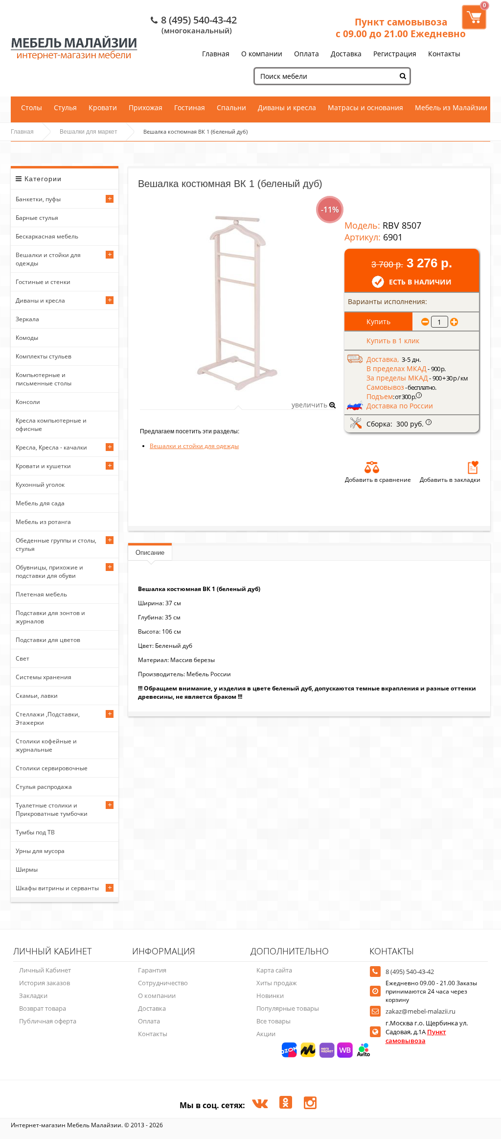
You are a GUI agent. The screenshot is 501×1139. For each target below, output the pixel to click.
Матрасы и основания (365, 107)
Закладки (33, 995)
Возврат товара (42, 1008)
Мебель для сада (40, 503)
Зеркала (27, 319)
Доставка (346, 53)
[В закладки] (473, 467)
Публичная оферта (47, 1021)
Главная (215, 53)
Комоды (27, 337)
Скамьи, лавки (37, 695)
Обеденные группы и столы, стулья (56, 544)
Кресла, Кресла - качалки (51, 447)
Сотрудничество (163, 982)
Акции (265, 1033)
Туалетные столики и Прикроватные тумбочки (52, 809)
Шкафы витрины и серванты (57, 888)
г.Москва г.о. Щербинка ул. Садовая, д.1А (427, 1032)
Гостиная (189, 107)
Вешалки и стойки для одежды (48, 259)
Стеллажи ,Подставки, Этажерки (48, 718)
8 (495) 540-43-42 (199, 19)
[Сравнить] (371, 467)
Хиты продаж (276, 982)
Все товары (273, 1021)
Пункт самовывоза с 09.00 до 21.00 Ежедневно (401, 28)
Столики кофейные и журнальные (46, 745)
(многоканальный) (196, 30)
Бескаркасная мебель (47, 236)
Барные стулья (37, 218)
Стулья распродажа (44, 787)
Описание (150, 552)
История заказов (44, 982)
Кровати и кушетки (43, 466)
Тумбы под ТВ (35, 832)
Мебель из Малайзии (451, 107)
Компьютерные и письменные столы (43, 379)
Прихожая (145, 107)
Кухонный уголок (40, 484)
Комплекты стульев (43, 356)
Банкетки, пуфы (38, 199)
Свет (22, 658)
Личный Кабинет (45, 970)
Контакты (444, 53)
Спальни (231, 107)
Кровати (103, 107)
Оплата (306, 53)
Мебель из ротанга (43, 522)
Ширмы (27, 869)
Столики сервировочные (52, 768)
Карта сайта (274, 970)
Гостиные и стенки (43, 282)
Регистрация (394, 53)
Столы (31, 107)
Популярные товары (287, 1008)
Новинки (270, 995)
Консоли (28, 402)
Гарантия (152, 970)
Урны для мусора (40, 851)
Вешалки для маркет (88, 131)
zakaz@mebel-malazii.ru (420, 1011)
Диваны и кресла (287, 107)
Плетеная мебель (41, 594)
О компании (261, 53)
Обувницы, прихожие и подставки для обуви (49, 571)
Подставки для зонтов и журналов (50, 617)
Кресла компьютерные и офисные (51, 424)
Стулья (65, 107)
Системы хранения (43, 677)
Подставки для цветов (48, 640)
